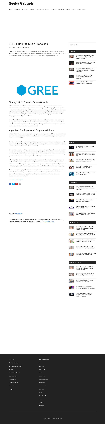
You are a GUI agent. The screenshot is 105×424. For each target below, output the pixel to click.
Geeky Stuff (41, 389)
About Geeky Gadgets (14, 363)
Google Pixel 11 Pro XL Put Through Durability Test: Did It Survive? (85, 160)
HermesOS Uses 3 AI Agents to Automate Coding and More (84, 167)
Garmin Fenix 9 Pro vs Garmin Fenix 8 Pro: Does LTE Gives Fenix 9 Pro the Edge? (85, 154)
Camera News (42, 376)
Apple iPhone (42, 369)
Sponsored (41, 402)
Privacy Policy (12, 386)
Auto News (41, 372)
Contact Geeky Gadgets (14, 372)
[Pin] (16, 184)
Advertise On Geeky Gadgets (15, 366)
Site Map (11, 389)
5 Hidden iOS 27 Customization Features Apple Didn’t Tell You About (85, 287)
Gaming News (19, 213)
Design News (42, 382)
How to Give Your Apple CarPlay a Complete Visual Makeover (85, 147)
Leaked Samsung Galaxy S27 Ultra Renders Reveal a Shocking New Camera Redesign (85, 57)
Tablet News (42, 405)
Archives (11, 369)
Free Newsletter (12, 379)
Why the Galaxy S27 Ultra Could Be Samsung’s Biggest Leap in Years (85, 274)
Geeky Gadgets (21, 3)
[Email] (20, 184)
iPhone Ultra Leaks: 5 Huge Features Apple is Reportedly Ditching (85, 213)
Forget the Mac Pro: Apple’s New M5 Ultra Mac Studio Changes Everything (85, 194)
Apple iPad (41, 366)
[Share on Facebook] (10, 184)
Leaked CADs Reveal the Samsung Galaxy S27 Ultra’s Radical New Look (85, 234)
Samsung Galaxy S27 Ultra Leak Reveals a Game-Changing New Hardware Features (84, 295)
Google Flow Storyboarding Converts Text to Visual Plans (85, 173)
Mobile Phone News (43, 395)
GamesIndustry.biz (18, 180)
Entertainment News (43, 386)
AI (39, 363)
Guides (40, 392)
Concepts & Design (43, 379)
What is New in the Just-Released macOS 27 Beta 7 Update (84, 280)
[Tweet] (13, 184)
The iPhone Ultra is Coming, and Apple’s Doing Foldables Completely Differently (85, 70)
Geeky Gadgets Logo (14, 382)
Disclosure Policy (49, 221)
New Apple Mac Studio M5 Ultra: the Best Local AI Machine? (85, 207)
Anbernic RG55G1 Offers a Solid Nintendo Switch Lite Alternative (84, 82)
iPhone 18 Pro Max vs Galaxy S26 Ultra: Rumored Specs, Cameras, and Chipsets (86, 255)
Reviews (41, 399)
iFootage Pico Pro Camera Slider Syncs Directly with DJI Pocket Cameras (84, 77)
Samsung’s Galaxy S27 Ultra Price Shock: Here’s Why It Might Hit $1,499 (85, 247)
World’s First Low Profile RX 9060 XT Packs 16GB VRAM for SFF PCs (85, 62)
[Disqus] (37, 248)
